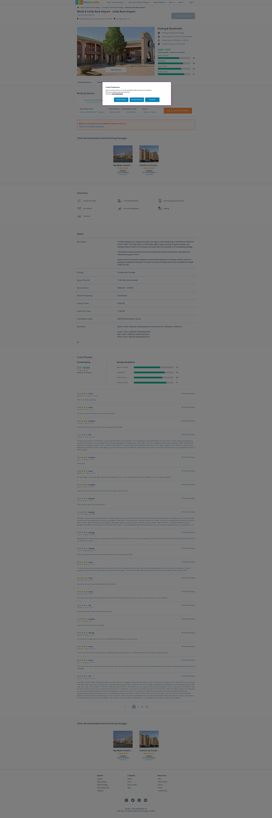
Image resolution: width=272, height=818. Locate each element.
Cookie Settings (121, 99)
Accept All (152, 99)
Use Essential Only (136, 99)
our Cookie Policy (118, 94)
